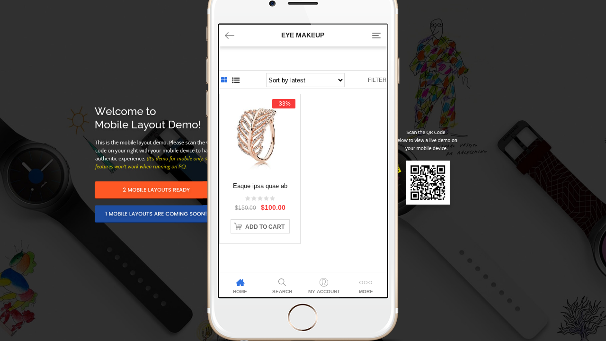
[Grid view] (224, 80)
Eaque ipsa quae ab (260, 185)
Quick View (260, 116)
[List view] (236, 80)
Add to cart (265, 227)
